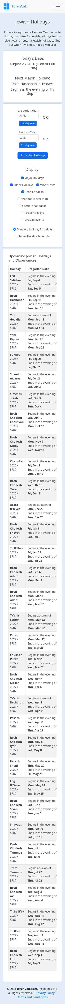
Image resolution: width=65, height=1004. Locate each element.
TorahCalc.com (27, 989)
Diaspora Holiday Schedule (34, 229)
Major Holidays (34, 178)
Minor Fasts (47, 185)
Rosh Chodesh (34, 192)
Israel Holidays (34, 213)
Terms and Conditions (33, 997)
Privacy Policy (45, 993)
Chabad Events (34, 220)
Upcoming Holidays (32, 155)
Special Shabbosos (33, 206)
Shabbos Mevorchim (34, 199)
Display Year (28, 123)
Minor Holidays (23, 185)
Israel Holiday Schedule (34, 236)
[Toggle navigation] (58, 6)
